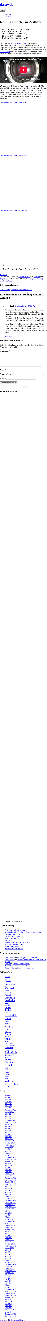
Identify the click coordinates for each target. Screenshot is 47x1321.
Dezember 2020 (10, 1120)
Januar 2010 (9, 1312)
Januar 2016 (9, 1176)
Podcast (7, 1036)
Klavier (7, 1012)
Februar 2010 (9, 1310)
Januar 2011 (9, 1287)
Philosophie (8, 1032)
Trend (6, 1070)
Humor (8, 1007)
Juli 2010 (8, 1300)
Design (9, 987)
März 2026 (8, 1102)
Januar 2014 (9, 1219)
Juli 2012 (8, 1250)
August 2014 (9, 1209)
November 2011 (10, 1267)
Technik (8, 1065)
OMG (7, 1029)
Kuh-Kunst (5, 290)
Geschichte (10, 1000)
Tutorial (8, 1072)
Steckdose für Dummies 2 (21, 290)
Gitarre (6, 1003)
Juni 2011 (8, 1277)
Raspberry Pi (9, 1045)
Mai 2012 (8, 1254)
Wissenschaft (11, 1084)
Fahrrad (8, 990)
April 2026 (8, 1100)
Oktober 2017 (10, 1143)
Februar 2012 (9, 1260)
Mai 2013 (8, 1236)
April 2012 (8, 1256)
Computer (10, 984)
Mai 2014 (8, 1215)
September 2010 (10, 1295)
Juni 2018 (8, 1133)
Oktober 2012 (10, 1244)
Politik (8, 1038)
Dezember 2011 (10, 1264)
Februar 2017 (9, 1153)
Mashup (7, 1021)
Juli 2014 (8, 1211)
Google (7, 1005)
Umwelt (7, 1076)
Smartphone (9, 1050)
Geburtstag (10, 997)
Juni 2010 (8, 1302)
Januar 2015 (9, 1198)
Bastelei (8, 981)
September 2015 (10, 1184)
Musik (9, 1026)
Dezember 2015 (10, 1178)
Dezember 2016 (10, 1157)
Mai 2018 (8, 1135)
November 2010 (10, 1291)
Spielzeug (9, 1055)
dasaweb (6, 4)
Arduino (7, 977)
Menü (3, 10)
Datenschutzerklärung (17, 1320)
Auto (6, 979)
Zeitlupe (9, 281)
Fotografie (32, 279)
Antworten (8, 336)
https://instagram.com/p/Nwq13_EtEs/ (13, 155)
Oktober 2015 (10, 1182)
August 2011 (9, 1273)
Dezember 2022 (10, 1110)
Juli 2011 (8, 1275)
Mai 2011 (8, 1279)
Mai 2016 (8, 1168)
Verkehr (9, 1080)
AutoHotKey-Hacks (12, 947)
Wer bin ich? (9, 940)
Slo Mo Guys (5, 52)
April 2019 (8, 1130)
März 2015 (8, 1194)
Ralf (6, 966)
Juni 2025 (8, 1104)
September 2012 (10, 1246)
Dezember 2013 (10, 1221)
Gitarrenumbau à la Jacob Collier (16, 942)
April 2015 (8, 1192)
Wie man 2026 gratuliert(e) (14, 936)
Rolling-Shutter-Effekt (19, 43)
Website (3, 378)
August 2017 (9, 1147)
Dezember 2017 (10, 1141)
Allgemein (4, 279)
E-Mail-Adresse (6, 374)
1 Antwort (3, 275)
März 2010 (8, 1308)
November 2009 (10, 1316)
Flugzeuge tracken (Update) (15, 930)
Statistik (9, 1062)
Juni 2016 (8, 1166)
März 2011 (8, 1283)
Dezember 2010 (10, 1289)
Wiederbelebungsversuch (14, 949)
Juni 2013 (8, 1234)
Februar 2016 (9, 1174)
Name (3, 370)
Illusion (8, 1010)
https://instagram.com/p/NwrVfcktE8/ (13, 210)
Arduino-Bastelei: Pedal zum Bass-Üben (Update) (23, 932)
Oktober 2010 (10, 1293)
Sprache (8, 1059)
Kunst (8, 1018)
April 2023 (8, 1108)
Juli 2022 (8, 1114)
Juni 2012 (8, 1252)
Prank (6, 1041)
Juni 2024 (8, 1106)
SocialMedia (11, 1052)
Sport (6, 1057)
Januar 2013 (9, 1242)
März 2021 (8, 1118)
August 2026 (9, 1095)
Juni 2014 (8, 1213)
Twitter (7, 1074)
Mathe (7, 1023)
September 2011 (10, 1271)
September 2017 (10, 1145)
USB (6, 1078)
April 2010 (8, 1306)
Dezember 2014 (10, 1201)
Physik (8, 1034)
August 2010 (9, 1297)
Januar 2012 (9, 1262)
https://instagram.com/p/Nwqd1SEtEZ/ (14, 102)
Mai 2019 (8, 1128)
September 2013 (10, 1227)
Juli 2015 (8, 1186)
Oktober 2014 (10, 1205)
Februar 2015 (9, 1196)
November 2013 (10, 1223)
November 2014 (10, 1203)
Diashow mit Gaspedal (13, 934)
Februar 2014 (9, 1217)
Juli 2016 (8, 1163)
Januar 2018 (9, 1139)
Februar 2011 (9, 1285)
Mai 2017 (8, 1149)
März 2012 (8, 1258)
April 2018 (8, 1137)
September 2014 (10, 1207)
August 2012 (9, 1248)
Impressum (8, 16)
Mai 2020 (8, 1126)
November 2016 (10, 1159)
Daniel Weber (9, 958)
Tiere (6, 1068)
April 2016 (8, 1170)
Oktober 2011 (9, 1269)
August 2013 (9, 1229)
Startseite (8, 14)
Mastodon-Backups (12, 938)
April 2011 (8, 1281)
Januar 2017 (9, 1155)
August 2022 (9, 1112)
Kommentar (5, 351)
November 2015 (10, 1180)
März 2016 (8, 1172)
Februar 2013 (9, 1240)
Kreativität (11, 1015)
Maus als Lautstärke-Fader (14, 944)
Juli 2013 (8, 1231)
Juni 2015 (8, 1188)
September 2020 (10, 1122)
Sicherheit (9, 1047)
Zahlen (7, 1086)
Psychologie (9, 1043)
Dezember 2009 (10, 1314)
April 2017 (8, 1151)
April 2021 (8, 1116)
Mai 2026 (8, 1097)
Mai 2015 (8, 1190)
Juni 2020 (8, 1124)
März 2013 (8, 1238)
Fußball (8, 995)
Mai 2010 (8, 1304)
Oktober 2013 (10, 1225)
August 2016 (9, 1161)
